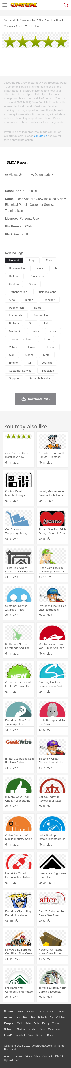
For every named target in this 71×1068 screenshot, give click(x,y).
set (31, 323)
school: (9, 1029)
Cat (51, 1017)
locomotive (16, 315)
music (53, 331)
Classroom (54, 1029)
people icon (16, 307)
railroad (14, 276)
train (49, 260)
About (7, 1056)
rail (45, 323)
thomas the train (20, 339)
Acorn (20, 1011)
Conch (61, 1011)
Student (21, 1029)
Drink (50, 1035)
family (45, 1023)
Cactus (51, 1011)
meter (46, 354)
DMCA (59, 1056)
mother (56, 1023)
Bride (36, 1023)
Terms (18, 1056)
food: (8, 1035)
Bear (25, 1017)
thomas (50, 347)
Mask (20, 1023)
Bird (33, 1017)
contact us (40, 135)
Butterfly (42, 1017)
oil (29, 362)
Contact (47, 1056)
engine (13, 362)
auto (12, 299)
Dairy (30, 1035)
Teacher (32, 1029)
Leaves (41, 1011)
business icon (17, 268)
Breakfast (20, 1035)
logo (32, 260)
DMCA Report (17, 162)
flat (55, 268)
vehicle (13, 347)
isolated (14, 260)
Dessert (40, 1035)
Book (42, 1029)
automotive (41, 315)
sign (12, 354)
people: (9, 1023)
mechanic (15, 331)
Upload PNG (12, 1060)
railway (14, 323)
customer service (20, 370)
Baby (28, 1023)
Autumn (30, 1011)
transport (49, 299)
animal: (9, 1017)
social (32, 284)
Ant (19, 1017)
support (14, 378)
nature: (9, 1011)
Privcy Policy (32, 1056)
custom (14, 284)
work (40, 268)
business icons (46, 291)
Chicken (60, 1017)
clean (46, 339)
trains (35, 331)
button (29, 299)
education (48, 370)
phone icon (37, 276)
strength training (40, 378)
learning (47, 362)
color (31, 347)
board (38, 307)
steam (29, 354)
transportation (18, 291)
